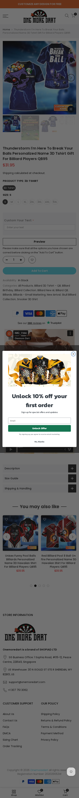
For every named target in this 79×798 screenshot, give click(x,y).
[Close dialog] (73, 354)
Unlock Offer (39, 428)
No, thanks (39, 441)
